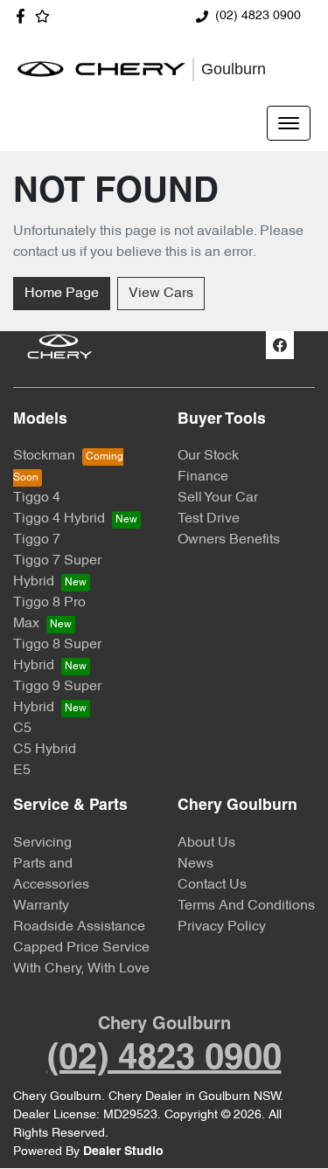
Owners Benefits (229, 540)
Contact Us (212, 885)
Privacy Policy (222, 927)
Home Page (61, 294)
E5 (22, 771)
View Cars (161, 294)
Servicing (42, 843)
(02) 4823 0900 (258, 16)
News (195, 864)
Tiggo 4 (36, 498)
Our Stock (208, 456)
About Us (206, 843)
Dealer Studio (123, 1152)
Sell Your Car (218, 498)
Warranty (41, 906)
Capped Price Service (81, 948)
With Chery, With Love (81, 969)
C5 (22, 729)
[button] (289, 123)
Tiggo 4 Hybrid (59, 519)
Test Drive (209, 519)
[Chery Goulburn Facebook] (24, 16)
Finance (203, 477)
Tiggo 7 (36, 540)
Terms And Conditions (246, 906)
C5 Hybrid (44, 750)
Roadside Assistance (79, 927)
